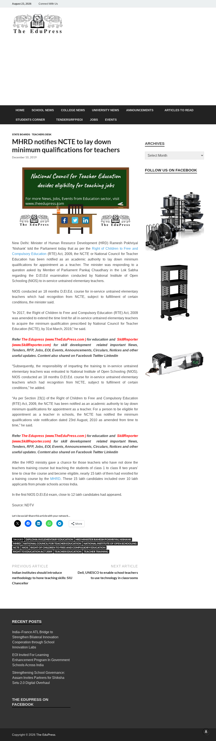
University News (105, 110)
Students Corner (30, 119)
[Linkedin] (189, 3)
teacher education (67, 551)
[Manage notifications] (206, 731)
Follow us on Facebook (171, 170)
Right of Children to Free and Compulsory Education (67, 547)
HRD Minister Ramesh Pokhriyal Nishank (103, 539)
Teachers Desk (41, 134)
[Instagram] (177, 3)
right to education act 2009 (32, 551)
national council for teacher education (52, 543)
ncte (16, 547)
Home (20, 110)
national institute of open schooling (110, 543)
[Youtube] (195, 3)
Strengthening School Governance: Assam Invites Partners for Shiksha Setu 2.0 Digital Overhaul (38, 678)
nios (25, 547)
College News (73, 110)
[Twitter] (183, 3)
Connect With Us (48, 3)
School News (43, 110)
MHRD (55, 479)
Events (111, 119)
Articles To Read (179, 110)
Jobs (94, 119)
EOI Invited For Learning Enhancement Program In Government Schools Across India (41, 660)
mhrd (17, 543)
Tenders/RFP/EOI (69, 119)
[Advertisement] (108, 73)
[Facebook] (171, 3)
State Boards (21, 134)
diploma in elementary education (49, 539)
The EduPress (45, 734)
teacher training (96, 551)
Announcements (139, 110)
